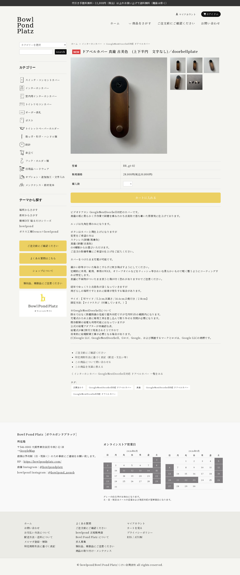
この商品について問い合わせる (93, 362)
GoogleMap (27, 450)
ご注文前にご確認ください (176, 23)
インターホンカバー (92, 43)
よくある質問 (83, 523)
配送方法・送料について (38, 537)
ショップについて (43, 270)
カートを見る (134, 528)
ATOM (138, 537)
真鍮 (139, 387)
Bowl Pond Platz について (92, 537)
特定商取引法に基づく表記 (39, 546)
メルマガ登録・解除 (35, 541)
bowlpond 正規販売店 (89, 532)
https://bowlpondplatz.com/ (42, 461)
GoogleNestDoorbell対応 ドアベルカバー (128, 43)
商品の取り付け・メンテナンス (94, 551)
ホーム (115, 23)
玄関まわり (78, 387)
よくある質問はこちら (43, 258)
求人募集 (81, 541)
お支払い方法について (37, 532)
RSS (129, 537)
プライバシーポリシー (140, 532)
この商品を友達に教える (89, 366)
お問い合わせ (210, 23)
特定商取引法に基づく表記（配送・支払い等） (102, 357)
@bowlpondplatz (51, 467)
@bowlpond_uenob (61, 472)
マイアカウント (187, 14)
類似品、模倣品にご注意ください (43, 283)
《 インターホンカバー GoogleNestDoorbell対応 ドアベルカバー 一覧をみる (117, 373)
